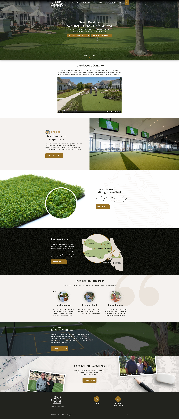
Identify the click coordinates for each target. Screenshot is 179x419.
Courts (100, 2)
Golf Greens (81, 2)
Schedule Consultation (77, 35)
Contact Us (88, 380)
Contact (120, 2)
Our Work (112, 2)
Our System (101, 207)
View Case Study (53, 155)
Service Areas (57, 262)
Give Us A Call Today (100, 35)
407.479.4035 (96, 404)
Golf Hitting (92, 2)
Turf (105, 2)
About (73, 2)
